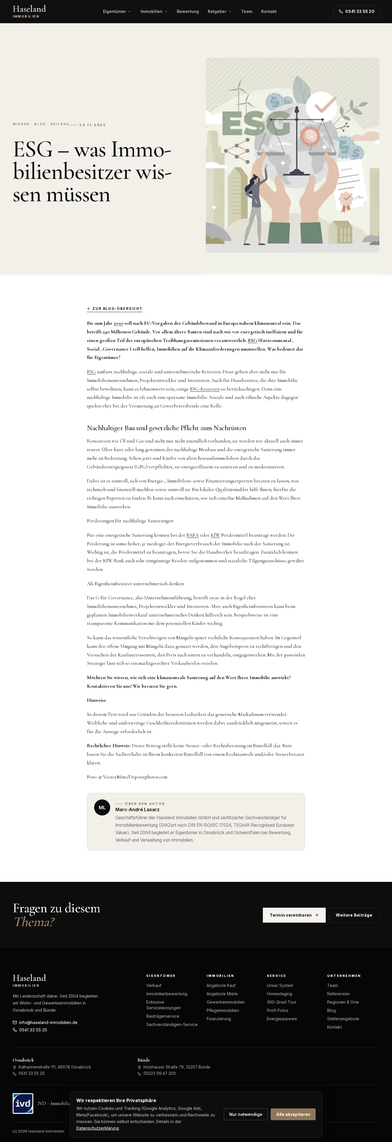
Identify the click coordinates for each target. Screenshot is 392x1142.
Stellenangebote (343, 1018)
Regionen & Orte (343, 1002)
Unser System (280, 985)
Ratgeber (217, 11)
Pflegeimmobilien (223, 1010)
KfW (215, 535)
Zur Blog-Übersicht (117, 309)
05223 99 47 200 (159, 1073)
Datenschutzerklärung (97, 1128)
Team (246, 11)
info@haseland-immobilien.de (48, 1022)
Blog (331, 1010)
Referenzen (338, 993)
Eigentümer (114, 11)
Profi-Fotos (277, 1010)
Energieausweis (282, 1018)
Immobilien (151, 11)
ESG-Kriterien (205, 389)
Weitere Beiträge (354, 915)
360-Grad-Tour (281, 1002)
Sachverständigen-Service (172, 1024)
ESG (91, 372)
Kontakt (269, 11)
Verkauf (153, 985)
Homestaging (279, 993)
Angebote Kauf (221, 985)
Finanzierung (219, 1018)
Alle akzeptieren (293, 1114)
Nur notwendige (245, 1114)
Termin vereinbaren (291, 915)
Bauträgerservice (162, 1016)
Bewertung (188, 11)
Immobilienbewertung (166, 993)
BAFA (193, 535)
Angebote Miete (222, 993)
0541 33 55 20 (359, 11)
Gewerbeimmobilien (226, 1002)
